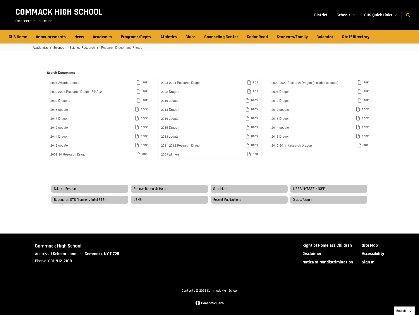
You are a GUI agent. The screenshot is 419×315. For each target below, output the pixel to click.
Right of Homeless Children (327, 245)
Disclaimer (311, 253)
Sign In (368, 262)
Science (58, 47)
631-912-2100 (60, 261)
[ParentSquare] (209, 303)
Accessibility (373, 253)
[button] (346, 15)
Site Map (370, 245)
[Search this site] (408, 15)
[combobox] (404, 310)
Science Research (82, 47)
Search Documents (61, 72)
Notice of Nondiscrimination (327, 262)
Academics (40, 47)
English (401, 310)
